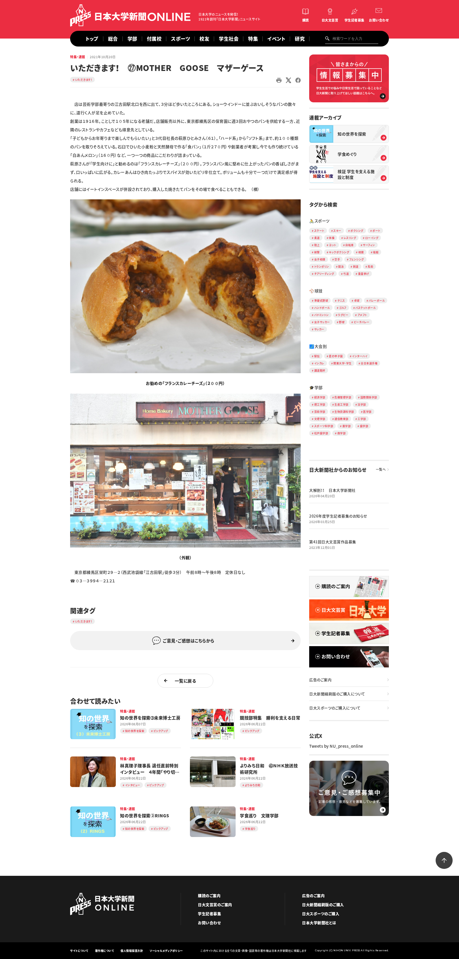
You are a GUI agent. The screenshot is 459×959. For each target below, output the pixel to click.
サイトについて (79, 951)
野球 (342, 322)
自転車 (349, 245)
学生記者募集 (354, 20)
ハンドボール (322, 308)
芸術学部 (319, 412)
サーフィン (369, 245)
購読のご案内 (209, 895)
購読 (305, 20)
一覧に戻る (185, 681)
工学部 (362, 419)
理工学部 (319, 404)
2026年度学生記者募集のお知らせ (338, 516)
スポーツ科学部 (323, 426)
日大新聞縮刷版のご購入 (323, 904)
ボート (376, 231)
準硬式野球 (321, 300)
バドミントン (321, 315)
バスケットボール (365, 308)
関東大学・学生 (342, 363)
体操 (331, 238)
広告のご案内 (320, 679)
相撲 (361, 252)
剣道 (356, 266)
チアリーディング (324, 274)
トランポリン (321, 266)
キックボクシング (339, 252)
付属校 (154, 38)
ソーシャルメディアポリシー (166, 951)
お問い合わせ (379, 20)
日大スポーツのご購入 (320, 913)
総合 (113, 38)
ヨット (332, 245)
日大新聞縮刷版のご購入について (337, 693)
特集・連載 (77, 56)
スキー (337, 231)
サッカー (319, 329)
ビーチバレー (361, 322)
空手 (337, 259)
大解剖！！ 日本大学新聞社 (332, 490)
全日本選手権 (369, 363)
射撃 (317, 252)
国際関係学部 (368, 397)
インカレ (319, 363)
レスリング (350, 238)
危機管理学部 (342, 397)
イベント (276, 38)
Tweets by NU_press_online (336, 746)
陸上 (317, 245)
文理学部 (319, 419)
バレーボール (377, 300)
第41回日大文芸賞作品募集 (332, 541)
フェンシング (356, 259)
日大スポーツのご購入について (334, 707)
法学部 (362, 404)
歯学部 (364, 426)
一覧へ (381, 469)
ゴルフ (342, 308)
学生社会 (229, 38)
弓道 (346, 274)
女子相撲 (319, 259)
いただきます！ (83, 80)
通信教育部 (341, 419)
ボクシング (356, 231)
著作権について (104, 951)
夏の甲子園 (336, 356)
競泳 (341, 266)
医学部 (367, 412)
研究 (300, 38)
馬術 (370, 266)
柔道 (317, 238)
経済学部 (319, 397)
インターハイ (359, 356)
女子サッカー (322, 322)
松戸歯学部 (321, 433)
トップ (92, 38)
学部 (132, 38)
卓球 (357, 300)
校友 (204, 38)
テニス (341, 300)
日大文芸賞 (330, 20)
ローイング (372, 238)
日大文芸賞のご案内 (215, 904)
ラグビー (343, 315)
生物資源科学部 (344, 412)
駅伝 (317, 356)
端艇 (376, 252)
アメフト (362, 315)
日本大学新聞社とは (319, 922)
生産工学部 (341, 404)
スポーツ (180, 38)
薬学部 (346, 426)
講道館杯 (319, 370)
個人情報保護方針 (132, 951)
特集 (253, 38)
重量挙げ (363, 274)
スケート (319, 231)
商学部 (341, 433)
